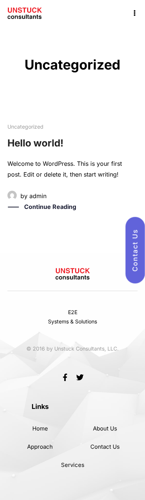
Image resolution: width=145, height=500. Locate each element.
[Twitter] (80, 377)
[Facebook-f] (65, 377)
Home (40, 428)
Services (72, 464)
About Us (105, 428)
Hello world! (35, 143)
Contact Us (105, 446)
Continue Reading (50, 206)
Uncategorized (25, 126)
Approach (40, 446)
